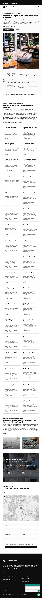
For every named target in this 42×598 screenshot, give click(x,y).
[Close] (39, 585)
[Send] (39, 591)
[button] (21, 508)
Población (24, 534)
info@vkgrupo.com (6, 579)
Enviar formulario (21, 546)
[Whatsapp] (38, 594)
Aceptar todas (5, 3)
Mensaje (6, 538)
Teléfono (23, 529)
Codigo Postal (7, 534)
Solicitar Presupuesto (8, 29)
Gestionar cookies (14, 3)
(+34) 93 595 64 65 (6, 577)
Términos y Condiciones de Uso (27, 544)
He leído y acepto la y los (19, 544)
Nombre (6, 525)
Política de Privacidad (16, 544)
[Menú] (38, 7)
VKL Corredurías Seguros (11, 6)
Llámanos (17, 29)
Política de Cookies (25, 576)
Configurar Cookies (25, 581)
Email (6, 529)
